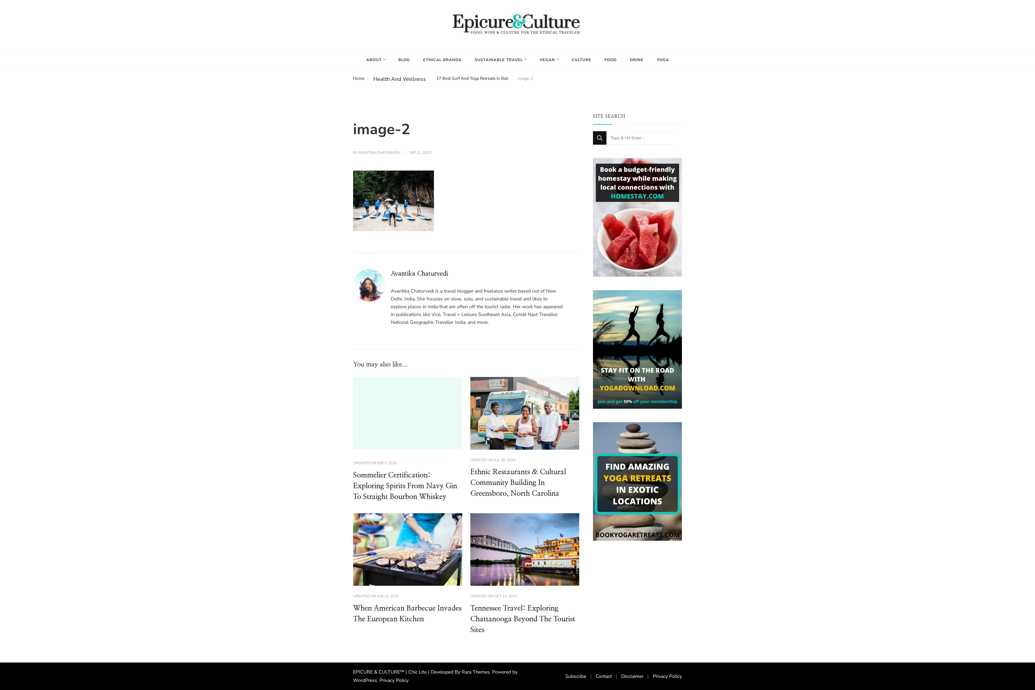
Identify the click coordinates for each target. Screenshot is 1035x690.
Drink (637, 60)
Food (611, 60)
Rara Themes (476, 672)
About (374, 60)
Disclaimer (632, 676)
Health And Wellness (399, 79)
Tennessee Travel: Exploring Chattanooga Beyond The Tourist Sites (522, 619)
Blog (404, 60)
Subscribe (575, 676)
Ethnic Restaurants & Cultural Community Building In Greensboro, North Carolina (518, 483)
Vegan (547, 60)
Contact (604, 676)
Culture (581, 60)
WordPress (365, 680)
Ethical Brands (442, 60)
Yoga (663, 60)
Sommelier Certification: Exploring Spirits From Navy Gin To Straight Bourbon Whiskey (405, 486)
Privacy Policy (394, 680)
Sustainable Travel (499, 60)
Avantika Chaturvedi (379, 152)
